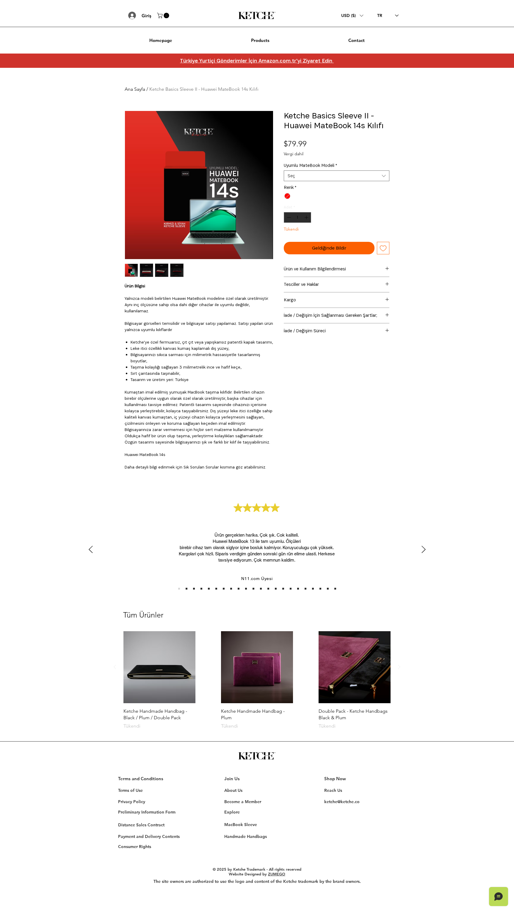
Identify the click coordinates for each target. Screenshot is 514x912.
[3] (194, 589)
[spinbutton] (297, 217)
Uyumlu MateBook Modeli (310, 165)
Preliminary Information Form (146, 812)
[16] (291, 589)
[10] (246, 589)
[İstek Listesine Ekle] (383, 248)
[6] (216, 589)
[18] (305, 589)
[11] (253, 589)
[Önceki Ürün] (114, 666)
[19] (313, 589)
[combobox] (336, 175)
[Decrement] (288, 217)
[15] (283, 589)
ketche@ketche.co (342, 801)
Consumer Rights (134, 846)
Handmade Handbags (245, 836)
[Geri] (91, 549)
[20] (320, 589)
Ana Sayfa (135, 89)
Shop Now (335, 778)
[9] (238, 589)
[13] (268, 589)
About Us (233, 790)
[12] (261, 589)
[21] (328, 589)
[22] (335, 589)
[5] (209, 589)
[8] (231, 589)
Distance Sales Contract (141, 825)
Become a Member (242, 801)
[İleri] (423, 549)
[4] (201, 589)
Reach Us (333, 790)
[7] (224, 589)
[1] (179, 589)
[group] (257, 684)
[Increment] (307, 217)
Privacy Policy (131, 801)
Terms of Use (130, 790)
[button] (163, 15)
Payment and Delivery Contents (149, 836)
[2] (186, 589)
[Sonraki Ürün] (399, 666)
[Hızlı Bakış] (159, 667)
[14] (276, 589)
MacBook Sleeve (240, 824)
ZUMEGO (276, 874)
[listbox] (352, 15)
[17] (298, 589)
